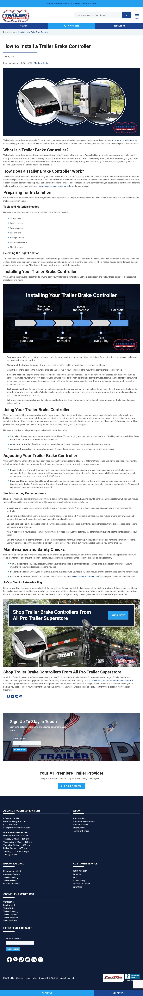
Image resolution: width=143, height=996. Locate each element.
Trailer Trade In (10, 914)
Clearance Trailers (11, 874)
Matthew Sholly (41, 63)
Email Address (20, 738)
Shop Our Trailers (71, 786)
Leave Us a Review (81, 883)
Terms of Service (81, 831)
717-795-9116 (73, 26)
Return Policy (79, 880)
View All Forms (10, 920)
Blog (13, 32)
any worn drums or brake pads (85, 576)
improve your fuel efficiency (124, 140)
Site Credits (8, 978)
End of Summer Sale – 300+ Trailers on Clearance (71, 3)
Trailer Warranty (10, 917)
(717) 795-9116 (10, 824)
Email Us (77, 874)
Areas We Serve (80, 824)
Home (5, 32)
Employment (79, 827)
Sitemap (19, 978)
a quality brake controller (98, 680)
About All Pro (79, 818)
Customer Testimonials (84, 821)
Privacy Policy (31, 978)
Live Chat (77, 887)
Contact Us (119, 26)
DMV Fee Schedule (12, 883)
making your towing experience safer (55, 186)
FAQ (75, 877)
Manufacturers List (12, 871)
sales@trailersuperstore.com (16, 827)
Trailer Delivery (9, 880)
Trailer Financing (10, 877)
